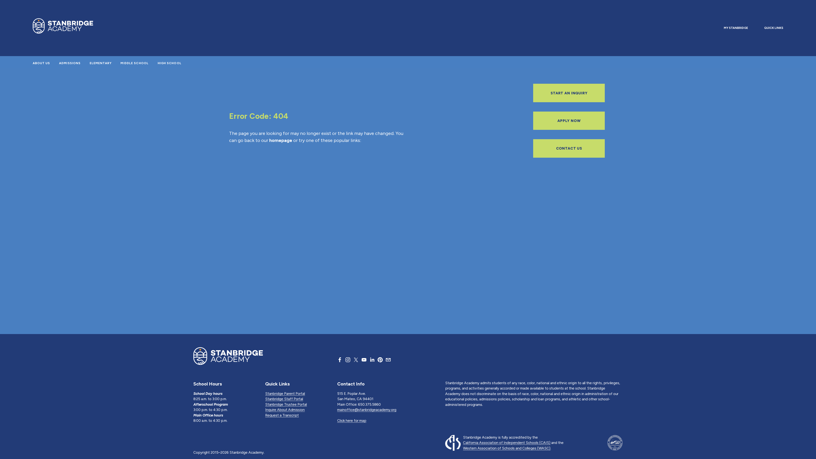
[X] (355, 359)
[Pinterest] (380, 359)
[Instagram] (347, 359)
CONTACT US (569, 148)
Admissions (70, 63)
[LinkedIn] (372, 359)
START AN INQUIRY (569, 93)
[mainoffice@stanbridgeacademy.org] (388, 359)
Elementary (101, 63)
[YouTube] (364, 359)
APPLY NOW (569, 121)
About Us (41, 63)
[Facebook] (339, 359)
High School (169, 63)
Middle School (134, 63)
